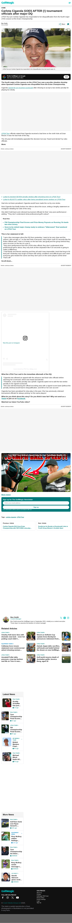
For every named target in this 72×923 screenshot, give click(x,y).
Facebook (21, 398)
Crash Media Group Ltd (12, 903)
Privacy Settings (41, 899)
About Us (39, 892)
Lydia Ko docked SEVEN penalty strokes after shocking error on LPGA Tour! (31, 197)
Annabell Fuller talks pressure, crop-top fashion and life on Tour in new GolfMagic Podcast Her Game (13, 659)
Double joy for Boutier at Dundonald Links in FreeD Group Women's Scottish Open (53, 527)
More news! (6, 495)
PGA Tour (16, 699)
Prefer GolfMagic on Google (16, 76)
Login (38, 901)
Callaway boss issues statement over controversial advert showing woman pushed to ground (12, 648)
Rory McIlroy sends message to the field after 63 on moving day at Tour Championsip (16, 865)
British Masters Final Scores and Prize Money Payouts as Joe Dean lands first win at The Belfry (17, 744)
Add (66, 77)
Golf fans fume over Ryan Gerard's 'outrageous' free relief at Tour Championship (16, 824)
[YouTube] (18, 898)
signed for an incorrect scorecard (20, 88)
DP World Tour (16, 739)
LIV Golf (14, 873)
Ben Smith (4, 23)
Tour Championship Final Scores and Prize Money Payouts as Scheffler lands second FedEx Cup (16, 717)
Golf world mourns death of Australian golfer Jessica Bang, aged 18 (48, 659)
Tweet (3, 398)
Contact (39, 894)
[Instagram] (8, 898)
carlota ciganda (11, 517)
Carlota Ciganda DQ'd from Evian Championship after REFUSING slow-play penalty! (16, 527)
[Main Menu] (70, 3)
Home (3, 8)
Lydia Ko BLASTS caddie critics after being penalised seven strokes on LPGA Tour (34, 199)
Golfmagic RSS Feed (42, 896)
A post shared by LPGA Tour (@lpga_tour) (25, 369)
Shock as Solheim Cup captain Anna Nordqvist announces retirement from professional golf (48, 637)
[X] (13, 898)
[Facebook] (3, 898)
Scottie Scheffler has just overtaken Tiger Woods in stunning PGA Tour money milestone (17, 703)
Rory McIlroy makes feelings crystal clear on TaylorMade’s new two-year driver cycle (16, 839)
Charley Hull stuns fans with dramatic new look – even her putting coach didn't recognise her (13, 637)
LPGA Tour (5, 133)
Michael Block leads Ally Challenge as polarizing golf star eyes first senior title (17, 757)
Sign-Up (39, 902)
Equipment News (7, 643)
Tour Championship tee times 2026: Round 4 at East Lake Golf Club (16, 852)
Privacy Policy (36, 509)
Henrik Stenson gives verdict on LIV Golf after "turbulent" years (17, 878)
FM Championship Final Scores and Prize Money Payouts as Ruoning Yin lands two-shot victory (16, 730)
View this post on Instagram (11, 343)
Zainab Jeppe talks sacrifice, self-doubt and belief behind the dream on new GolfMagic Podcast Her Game (48, 648)
